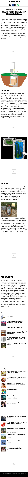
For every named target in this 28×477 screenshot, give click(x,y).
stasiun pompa (4, 218)
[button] (2, 1)
